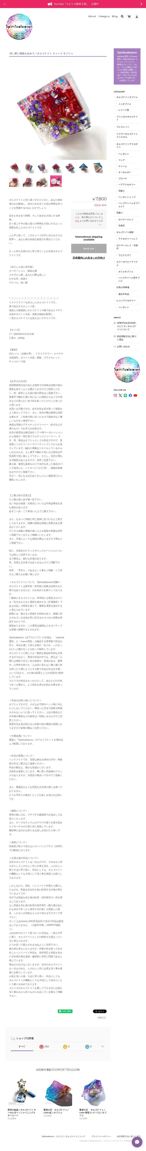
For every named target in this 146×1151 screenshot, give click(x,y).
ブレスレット (122, 127)
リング (121, 160)
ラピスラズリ (124, 255)
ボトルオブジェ (125, 271)
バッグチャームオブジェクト (129, 204)
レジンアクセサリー (126, 300)
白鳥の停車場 (122, 287)
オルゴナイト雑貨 (125, 232)
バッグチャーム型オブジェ (129, 279)
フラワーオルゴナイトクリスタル (127, 135)
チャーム (122, 166)
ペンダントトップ (126, 197)
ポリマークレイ (125, 219)
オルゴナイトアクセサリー (127, 145)
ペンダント (123, 154)
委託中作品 (123, 294)
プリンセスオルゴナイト (127, 118)
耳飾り (121, 191)
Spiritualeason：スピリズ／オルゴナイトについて (127, 326)
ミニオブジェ (124, 104)
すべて (22, 1046)
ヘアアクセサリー (126, 184)
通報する (101, 1018)
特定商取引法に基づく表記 (126, 338)
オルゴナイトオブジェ (127, 97)
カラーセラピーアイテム (127, 263)
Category (104, 16)
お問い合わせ (123, 346)
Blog (115, 16)
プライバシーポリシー (101, 1136)
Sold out (88, 248)
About (92, 16)
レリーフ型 (123, 110)
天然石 (121, 225)
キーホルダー (124, 172)
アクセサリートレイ (128, 239)
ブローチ (122, 178)
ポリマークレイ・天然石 (127, 247)
